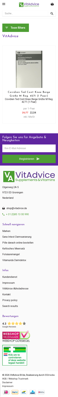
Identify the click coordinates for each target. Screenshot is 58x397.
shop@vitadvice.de (16, 208)
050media (50, 375)
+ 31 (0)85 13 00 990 (17, 214)
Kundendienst (9, 277)
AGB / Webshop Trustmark (15, 378)
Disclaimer (7, 382)
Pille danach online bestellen (17, 242)
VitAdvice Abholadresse (15, 288)
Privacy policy (9, 300)
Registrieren (26, 158)
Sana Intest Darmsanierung (16, 236)
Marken (6, 231)
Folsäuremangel (11, 254)
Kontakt (6, 294)
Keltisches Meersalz (13, 248)
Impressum (8, 283)
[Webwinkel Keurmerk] (29, 335)
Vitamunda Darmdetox (14, 260)
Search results (10, 306)
